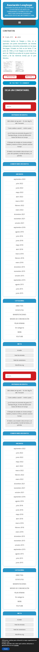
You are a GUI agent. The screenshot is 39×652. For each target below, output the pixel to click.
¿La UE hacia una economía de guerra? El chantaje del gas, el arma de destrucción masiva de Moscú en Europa (19, 135)
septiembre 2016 (19, 227)
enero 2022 (19, 210)
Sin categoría (19, 328)
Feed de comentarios (19, 360)
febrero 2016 (19, 258)
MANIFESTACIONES (19, 315)
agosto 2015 (19, 284)
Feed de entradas (20, 355)
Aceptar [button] (6, 649)
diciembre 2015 (19, 267)
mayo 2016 (19, 245)
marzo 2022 (20, 201)
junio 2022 (19, 188)
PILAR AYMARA (19, 323)
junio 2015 (19, 293)
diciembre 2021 (19, 214)
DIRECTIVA (19, 306)
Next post (29, 76)
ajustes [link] (16, 645)
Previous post (11, 76)
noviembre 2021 (19, 219)
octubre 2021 (19, 223)
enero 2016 (19, 262)
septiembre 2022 (19, 179)
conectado (23, 95)
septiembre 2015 (19, 280)
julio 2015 (19, 289)
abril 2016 (19, 249)
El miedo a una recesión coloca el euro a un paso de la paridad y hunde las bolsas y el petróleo (19, 153)
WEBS (19, 332)
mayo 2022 (19, 192)
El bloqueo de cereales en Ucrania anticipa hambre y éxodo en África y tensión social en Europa (19, 144)
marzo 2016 (20, 254)
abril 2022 (19, 197)
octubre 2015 (19, 276)
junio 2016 (19, 240)
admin (19, 37)
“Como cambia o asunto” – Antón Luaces (19, 128)
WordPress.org (19, 365)
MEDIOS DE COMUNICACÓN (19, 319)
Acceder (19, 350)
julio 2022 (19, 183)
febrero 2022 (19, 205)
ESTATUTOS (19, 310)
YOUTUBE (19, 336)
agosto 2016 (19, 232)
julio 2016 (19, 236)
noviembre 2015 (19, 271)
